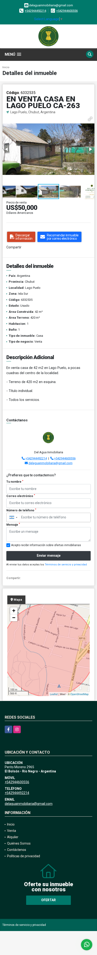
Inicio (5, 67)
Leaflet (54, 694)
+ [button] (13, 611)
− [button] (13, 618)
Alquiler (12, 837)
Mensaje (13, 524)
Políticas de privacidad (23, 856)
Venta (11, 831)
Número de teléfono (21, 510)
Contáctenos (16, 850)
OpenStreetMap (79, 694)
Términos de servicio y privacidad (66, 564)
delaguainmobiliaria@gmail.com (50, 463)
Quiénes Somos (19, 843)
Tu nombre (14, 482)
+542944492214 (35, 10)
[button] (90, 119)
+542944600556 (67, 10)
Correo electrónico (20, 496)
